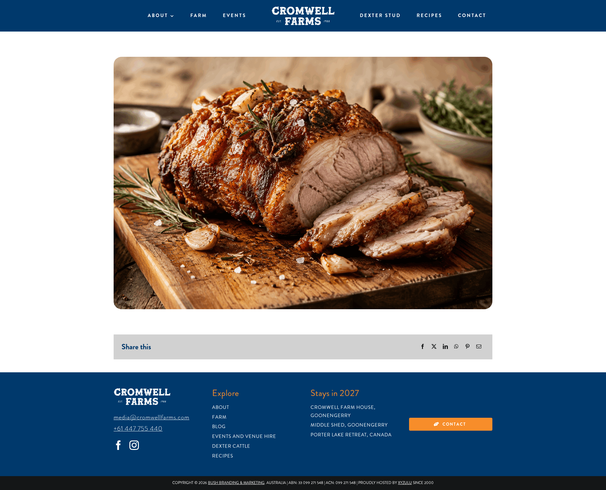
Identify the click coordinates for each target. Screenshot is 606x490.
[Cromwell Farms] (303, 9)
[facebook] (118, 445)
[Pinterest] (467, 346)
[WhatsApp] (456, 346)
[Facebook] (422, 346)
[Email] (478, 346)
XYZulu (405, 483)
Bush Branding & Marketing (236, 483)
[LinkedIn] (445, 346)
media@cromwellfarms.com (151, 417)
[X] (434, 346)
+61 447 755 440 (138, 428)
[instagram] (134, 445)
